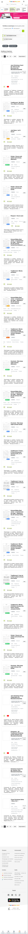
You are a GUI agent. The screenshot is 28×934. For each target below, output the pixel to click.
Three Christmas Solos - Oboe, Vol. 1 (17, 800)
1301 (15, 56)
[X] (15, 895)
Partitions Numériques (8, 877)
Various (15, 742)
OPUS (20, 932)
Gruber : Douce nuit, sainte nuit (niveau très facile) (17, 637)
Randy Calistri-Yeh (14, 779)
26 (7, 56)
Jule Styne (16, 137)
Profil (25, 932)
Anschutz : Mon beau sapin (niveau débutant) (17, 362)
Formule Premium (18, 859)
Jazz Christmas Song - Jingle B (17, 708)
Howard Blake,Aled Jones (16, 250)
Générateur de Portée (19, 880)
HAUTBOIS (13, 46)
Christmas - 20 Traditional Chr (17, 745)
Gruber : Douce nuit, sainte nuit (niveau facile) (16, 188)
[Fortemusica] (9, 909)
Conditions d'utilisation (7, 861)
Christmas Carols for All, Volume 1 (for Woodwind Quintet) (17, 770)
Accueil (2, 932)
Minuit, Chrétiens (15, 341)
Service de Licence (19, 857)
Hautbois (13, 106)
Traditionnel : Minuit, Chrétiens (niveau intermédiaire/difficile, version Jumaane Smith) (17, 331)
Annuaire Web (17, 878)
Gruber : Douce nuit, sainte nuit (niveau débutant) (16, 158)
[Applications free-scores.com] (2, 9)
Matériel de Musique (8, 879)
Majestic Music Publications (16, 811)
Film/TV (4, 250)
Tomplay (12, 112)
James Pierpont (17, 705)
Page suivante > (22, 56)
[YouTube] (12, 895)
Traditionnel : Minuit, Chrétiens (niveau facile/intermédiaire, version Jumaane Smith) (17, 546)
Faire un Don (17, 861)
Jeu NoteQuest (18, 882)
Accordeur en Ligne (19, 876)
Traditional (16, 75)
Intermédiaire (18, 134)
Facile (17, 106)
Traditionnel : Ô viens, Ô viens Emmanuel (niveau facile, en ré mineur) (17, 453)
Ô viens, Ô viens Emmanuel (16, 462)
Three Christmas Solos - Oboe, (17, 809)
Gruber (15, 164)
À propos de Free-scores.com (6, 854)
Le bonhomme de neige (7, 252)
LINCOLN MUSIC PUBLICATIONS (14, 82)
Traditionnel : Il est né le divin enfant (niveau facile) (17, 482)
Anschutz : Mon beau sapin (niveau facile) (17, 423)
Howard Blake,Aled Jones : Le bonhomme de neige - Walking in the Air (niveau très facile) (17, 394)
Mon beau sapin (14, 371)
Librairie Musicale (7, 875)
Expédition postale (7, 28)
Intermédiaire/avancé (15, 340)
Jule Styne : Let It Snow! (16, 131)
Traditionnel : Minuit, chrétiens (17, 271)
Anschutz (16, 369)
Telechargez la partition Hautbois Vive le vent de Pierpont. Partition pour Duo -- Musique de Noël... (13, 231)
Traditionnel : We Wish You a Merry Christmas (17, 103)
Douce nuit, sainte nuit (15, 166)
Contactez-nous (5, 856)
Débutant (18, 161)
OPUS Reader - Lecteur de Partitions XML (20, 873)
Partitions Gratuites (8, 873)
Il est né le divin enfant (15, 491)
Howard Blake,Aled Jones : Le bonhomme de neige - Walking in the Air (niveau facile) (17, 512)
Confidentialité (5, 863)
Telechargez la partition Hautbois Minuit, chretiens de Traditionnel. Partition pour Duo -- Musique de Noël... (13, 289)
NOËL (6, 46)
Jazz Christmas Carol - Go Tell (17, 79)
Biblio (14, 932)
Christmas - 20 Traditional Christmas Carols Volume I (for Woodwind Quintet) (17, 734)
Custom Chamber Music (15, 783)
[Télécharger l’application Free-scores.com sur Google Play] (14, 900)
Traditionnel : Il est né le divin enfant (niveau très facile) (17, 577)
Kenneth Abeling (14, 77)
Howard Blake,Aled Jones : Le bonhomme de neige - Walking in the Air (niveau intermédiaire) (17, 300)
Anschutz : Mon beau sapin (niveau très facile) (17, 667)
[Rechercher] (22, 4)
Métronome (17, 884)
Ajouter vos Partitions (19, 855)
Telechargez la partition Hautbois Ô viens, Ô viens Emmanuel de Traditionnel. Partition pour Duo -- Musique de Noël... (13, 472)
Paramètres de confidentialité (5, 866)
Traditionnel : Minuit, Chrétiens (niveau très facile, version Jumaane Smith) (17, 607)
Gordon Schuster (14, 808)
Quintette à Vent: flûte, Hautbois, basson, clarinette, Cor (17, 73)
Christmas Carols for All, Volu (16, 781)
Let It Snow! (13, 138)
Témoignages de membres (7, 858)
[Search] (23, 31)
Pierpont (16, 221)
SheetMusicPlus (14, 83)
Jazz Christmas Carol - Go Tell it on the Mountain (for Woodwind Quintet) (17, 67)
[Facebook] (8, 895)
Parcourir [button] (8, 932)
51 (10, 56)
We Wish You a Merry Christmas (17, 111)
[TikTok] (19, 895)
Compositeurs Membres (20, 853)
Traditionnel (16, 109)
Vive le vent (21, 221)
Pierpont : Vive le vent (17, 216)
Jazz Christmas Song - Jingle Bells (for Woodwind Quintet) (17, 697)
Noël (12, 75)
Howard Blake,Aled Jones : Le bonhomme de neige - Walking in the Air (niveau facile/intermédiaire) (17, 242)
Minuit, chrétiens (14, 279)
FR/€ (26, 5)
